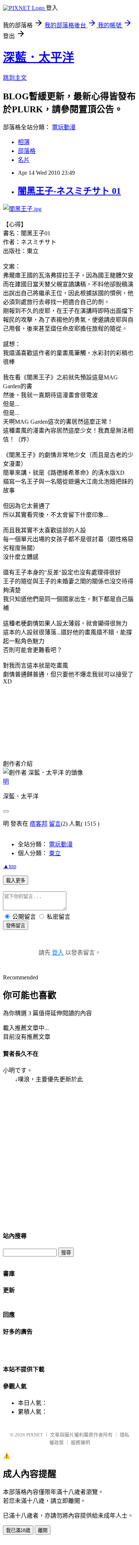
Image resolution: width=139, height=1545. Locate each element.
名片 (24, 160)
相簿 (24, 142)
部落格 (27, 151)
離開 (42, 1530)
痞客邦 (38, 824)
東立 (55, 853)
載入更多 (15, 880)
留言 (55, 824)
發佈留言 (15, 925)
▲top (9, 866)
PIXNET (34, 1434)
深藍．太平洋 (38, 57)
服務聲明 (80, 1442)
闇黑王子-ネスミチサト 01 (69, 191)
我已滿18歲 (18, 1530)
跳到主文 (15, 78)
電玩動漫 (64, 127)
